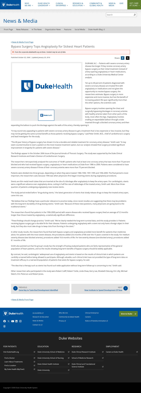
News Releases (22, 29)
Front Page (8, 29)
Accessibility (37, 313)
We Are (28, 4)
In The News (37, 29)
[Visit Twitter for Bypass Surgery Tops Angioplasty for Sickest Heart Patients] (127, 58)
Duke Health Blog (95, 29)
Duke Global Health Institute (48, 364)
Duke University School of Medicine (51, 352)
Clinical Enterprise (61, 4)
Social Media (80, 29)
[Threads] (5, 326)
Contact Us (37, 325)
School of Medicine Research (82, 358)
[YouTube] (13, 321)
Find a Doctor (9, 358)
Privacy (61, 321)
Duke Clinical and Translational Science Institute (83, 365)
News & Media (112, 4)
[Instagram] (21, 321)
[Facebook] (5, 321)
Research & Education (78, 4)
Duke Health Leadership (44, 4)
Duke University (44, 370)
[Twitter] (9, 321)
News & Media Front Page (22, 42)
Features (67, 29)
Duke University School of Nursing (51, 358)
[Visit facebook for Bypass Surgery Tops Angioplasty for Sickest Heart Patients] (122, 58)
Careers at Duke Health (114, 352)
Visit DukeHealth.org (11, 352)
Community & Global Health (96, 4)
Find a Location (10, 365)
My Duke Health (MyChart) (14, 369)
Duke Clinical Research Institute (83, 352)
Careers (88, 317)
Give (121, 3)
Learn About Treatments (13, 362)
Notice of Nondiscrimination (95, 321)
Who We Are (63, 313)
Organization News (53, 29)
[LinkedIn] (17, 321)
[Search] (135, 15)
